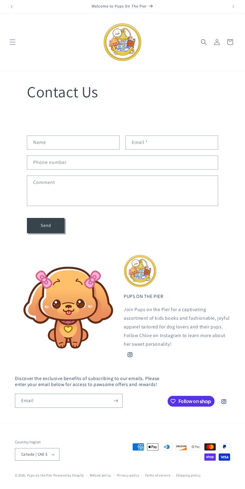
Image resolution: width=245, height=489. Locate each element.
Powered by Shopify (68, 475)
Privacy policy (128, 475)
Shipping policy (188, 475)
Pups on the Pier (40, 475)
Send (46, 225)
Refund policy (100, 475)
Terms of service (157, 475)
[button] (12, 42)
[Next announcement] (233, 6)
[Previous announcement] (11, 6)
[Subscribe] (115, 401)
